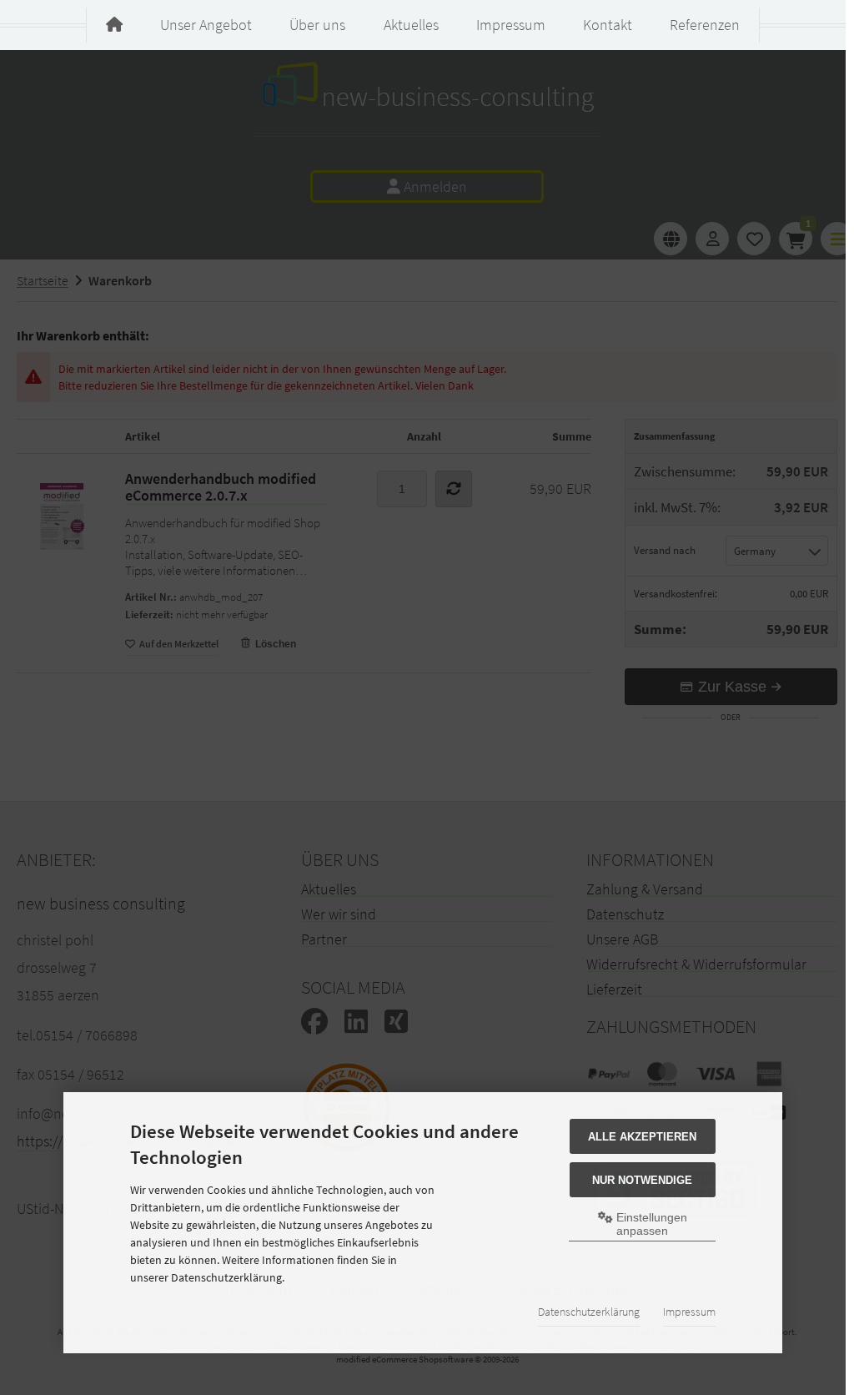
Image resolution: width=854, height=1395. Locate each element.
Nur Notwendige (642, 1180)
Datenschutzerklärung (589, 1311)
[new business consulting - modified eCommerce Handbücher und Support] (114, 25)
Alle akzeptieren (642, 1137)
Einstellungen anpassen (650, 1224)
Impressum (689, 1311)
